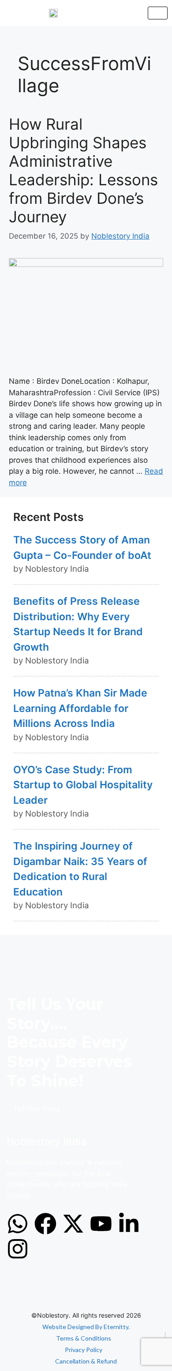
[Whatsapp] (18, 1224)
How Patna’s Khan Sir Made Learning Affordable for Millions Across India (80, 708)
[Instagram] (18, 1249)
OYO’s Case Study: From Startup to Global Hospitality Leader (83, 785)
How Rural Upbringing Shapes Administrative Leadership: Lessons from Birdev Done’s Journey (83, 170)
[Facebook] (45, 1224)
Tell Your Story (36, 1108)
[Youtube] (101, 1224)
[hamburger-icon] (158, 13)
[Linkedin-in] (129, 1224)
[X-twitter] (73, 1224)
